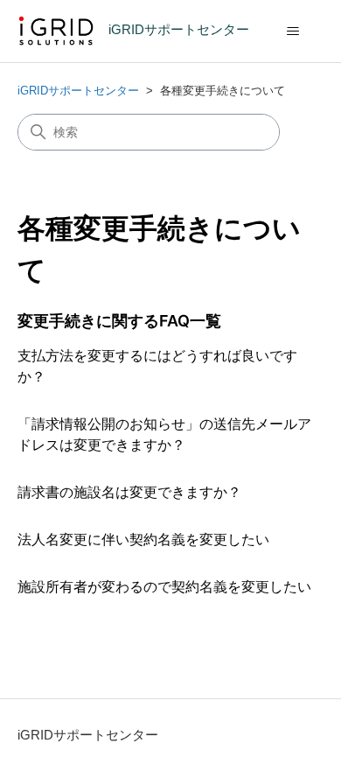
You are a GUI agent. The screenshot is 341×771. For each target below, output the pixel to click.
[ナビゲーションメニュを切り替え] (293, 32)
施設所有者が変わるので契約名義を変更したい (164, 586)
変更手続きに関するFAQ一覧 (119, 321)
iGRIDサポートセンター (78, 90)
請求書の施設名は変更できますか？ (129, 492)
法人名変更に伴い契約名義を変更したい (143, 539)
